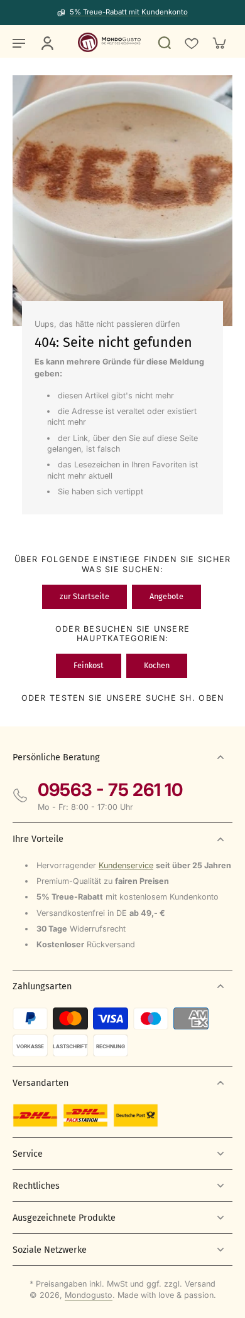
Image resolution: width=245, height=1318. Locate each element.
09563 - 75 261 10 (110, 789)
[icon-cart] (218, 42)
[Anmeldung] (46, 42)
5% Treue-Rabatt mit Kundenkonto (129, 12)
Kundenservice (126, 865)
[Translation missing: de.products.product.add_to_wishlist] (191, 42)
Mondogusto (88, 1295)
